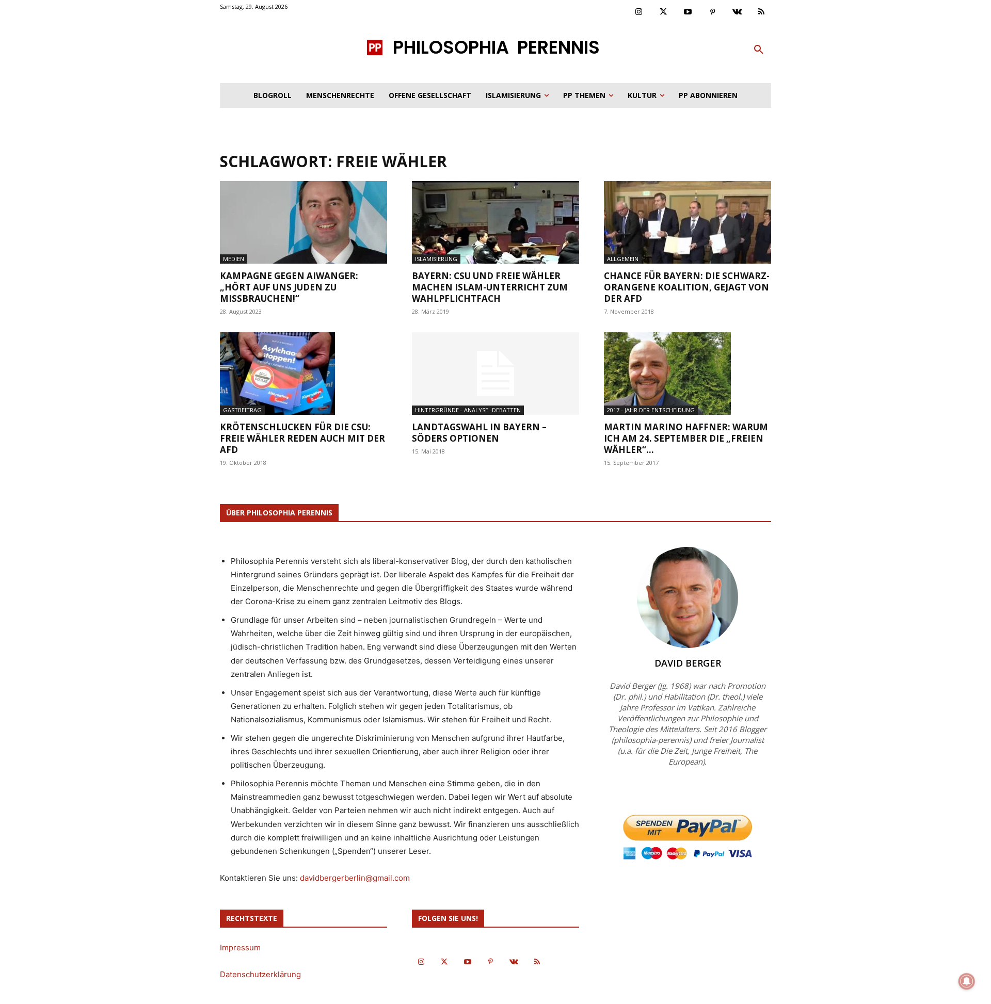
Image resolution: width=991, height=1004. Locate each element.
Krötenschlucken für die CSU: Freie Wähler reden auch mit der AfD (302, 438)
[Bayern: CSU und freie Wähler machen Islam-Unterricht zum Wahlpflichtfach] (495, 222)
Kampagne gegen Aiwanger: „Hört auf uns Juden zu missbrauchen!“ (289, 287)
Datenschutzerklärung (260, 974)
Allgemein (622, 259)
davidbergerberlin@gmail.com (355, 878)
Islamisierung (436, 259)
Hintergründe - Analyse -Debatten (468, 410)
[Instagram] (639, 12)
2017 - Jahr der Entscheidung (651, 410)
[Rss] (762, 12)
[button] (758, 50)
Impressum (240, 947)
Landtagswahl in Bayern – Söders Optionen (479, 432)
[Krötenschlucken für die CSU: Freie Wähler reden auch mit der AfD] (303, 373)
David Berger (687, 663)
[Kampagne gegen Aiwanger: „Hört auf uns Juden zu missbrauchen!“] (303, 222)
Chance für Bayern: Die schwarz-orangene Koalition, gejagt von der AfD (687, 287)
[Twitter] (664, 12)
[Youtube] (688, 12)
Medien (233, 259)
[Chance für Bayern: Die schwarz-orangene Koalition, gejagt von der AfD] (687, 222)
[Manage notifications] (966, 981)
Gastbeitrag (242, 410)
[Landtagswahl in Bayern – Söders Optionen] (495, 373)
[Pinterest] (713, 12)
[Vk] (737, 12)
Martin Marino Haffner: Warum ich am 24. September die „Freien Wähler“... (686, 438)
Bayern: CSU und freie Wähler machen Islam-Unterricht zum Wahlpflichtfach (490, 287)
